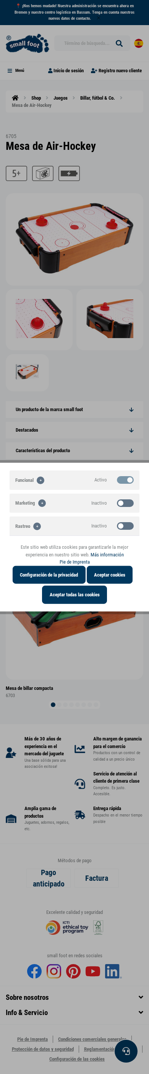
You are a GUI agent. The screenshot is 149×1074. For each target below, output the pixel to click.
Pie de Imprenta (75, 562)
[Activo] (125, 480)
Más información (107, 554)
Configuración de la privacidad (49, 574)
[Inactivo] (125, 503)
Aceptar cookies (109, 574)
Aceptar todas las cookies (75, 594)
